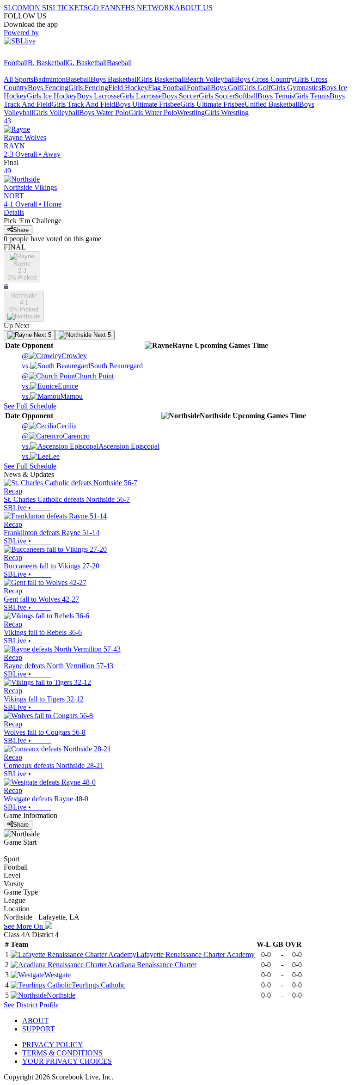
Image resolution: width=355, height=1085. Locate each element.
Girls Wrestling (227, 112)
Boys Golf (226, 87)
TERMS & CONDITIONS (62, 1053)
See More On (24, 926)
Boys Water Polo (104, 112)
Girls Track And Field (83, 104)
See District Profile (31, 1005)
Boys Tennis (275, 96)
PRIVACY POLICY (52, 1044)
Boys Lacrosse (98, 96)
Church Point (68, 376)
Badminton (49, 79)
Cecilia (49, 426)
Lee (41, 456)
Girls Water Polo (153, 112)
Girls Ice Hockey (52, 96)
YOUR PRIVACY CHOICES (67, 1061)
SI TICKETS (68, 8)
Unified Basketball (272, 104)
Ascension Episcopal (90, 446)
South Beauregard (82, 366)
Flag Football (167, 87)
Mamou (52, 396)
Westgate (57, 975)
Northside (61, 995)
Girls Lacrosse (141, 96)
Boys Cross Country (264, 79)
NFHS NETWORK (145, 8)
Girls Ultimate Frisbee (212, 104)
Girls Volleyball (56, 112)
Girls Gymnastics (296, 87)
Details (14, 212)
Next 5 (41, 334)
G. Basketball (87, 63)
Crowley (54, 356)
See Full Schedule (30, 406)
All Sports (18, 79)
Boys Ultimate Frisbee (147, 104)
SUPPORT (38, 1029)
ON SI (39, 8)
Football (16, 63)
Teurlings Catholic (98, 985)
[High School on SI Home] (39, 54)
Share (21, 229)
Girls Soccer (217, 96)
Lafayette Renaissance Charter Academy (195, 954)
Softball (246, 96)
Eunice (50, 386)
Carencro (56, 436)
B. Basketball (47, 63)
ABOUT (35, 1020)
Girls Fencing (88, 87)
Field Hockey (128, 87)
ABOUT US (194, 8)
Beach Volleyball (210, 79)
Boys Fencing (48, 87)
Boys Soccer (180, 96)
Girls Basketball (161, 79)
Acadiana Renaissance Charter (151, 965)
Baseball (119, 63)
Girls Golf (256, 87)
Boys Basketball (114, 79)
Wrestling (191, 112)
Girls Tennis (312, 96)
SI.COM (16, 8)
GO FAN (102, 8)
